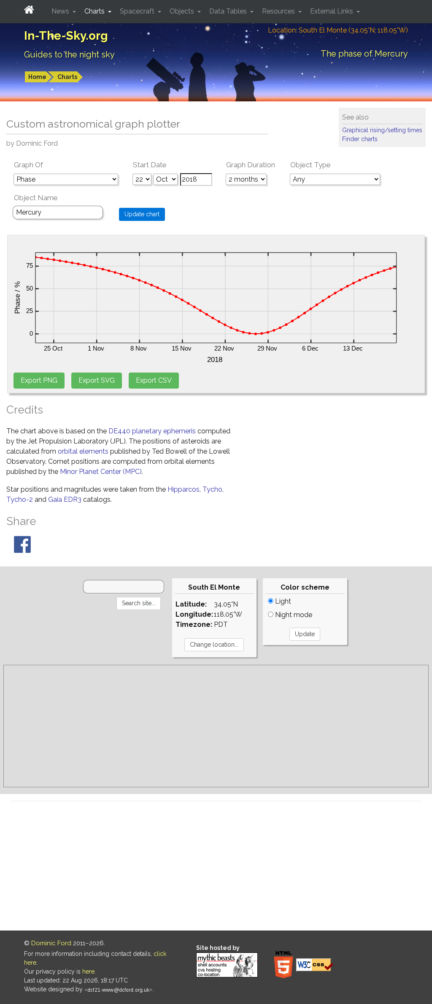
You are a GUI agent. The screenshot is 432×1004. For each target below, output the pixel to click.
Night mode (292, 615)
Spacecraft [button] (138, 11)
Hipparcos (183, 489)
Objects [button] (183, 11)
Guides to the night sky (69, 54)
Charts (67, 76)
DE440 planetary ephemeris (152, 431)
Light (282, 601)
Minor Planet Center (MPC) (101, 472)
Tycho (212, 489)
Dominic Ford (51, 943)
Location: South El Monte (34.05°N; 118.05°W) (338, 30)
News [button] (61, 11)
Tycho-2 (19, 499)
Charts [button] (95, 11)
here (88, 971)
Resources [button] (279, 11)
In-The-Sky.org (66, 36)
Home (37, 76)
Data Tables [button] (228, 11)
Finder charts (360, 139)
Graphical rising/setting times (382, 130)
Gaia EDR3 (64, 499)
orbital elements (83, 451)
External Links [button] (332, 11)
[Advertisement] (216, 726)
